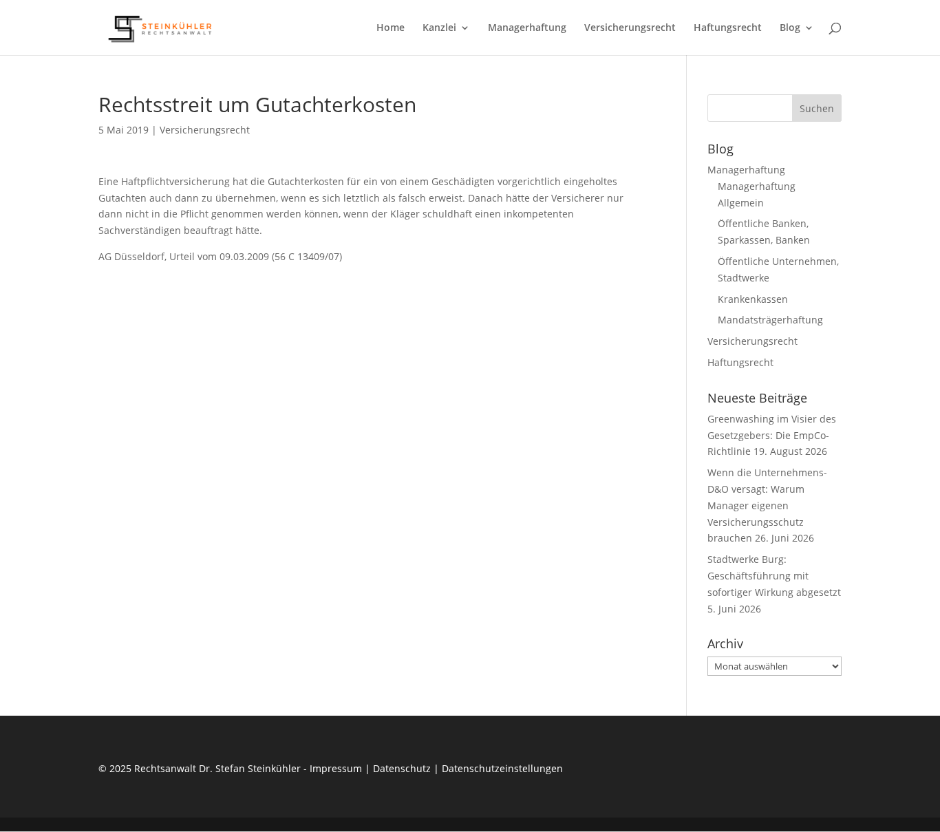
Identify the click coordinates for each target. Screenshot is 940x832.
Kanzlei (439, 28)
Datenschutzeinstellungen (502, 768)
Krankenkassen (753, 299)
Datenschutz (402, 768)
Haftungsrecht (728, 28)
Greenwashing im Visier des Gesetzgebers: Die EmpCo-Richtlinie (771, 435)
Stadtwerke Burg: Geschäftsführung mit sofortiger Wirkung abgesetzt (774, 576)
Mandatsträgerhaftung (770, 319)
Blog (790, 28)
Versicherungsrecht (630, 28)
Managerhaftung (527, 28)
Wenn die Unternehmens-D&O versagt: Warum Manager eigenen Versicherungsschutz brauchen (767, 505)
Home (390, 28)
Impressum (336, 768)
